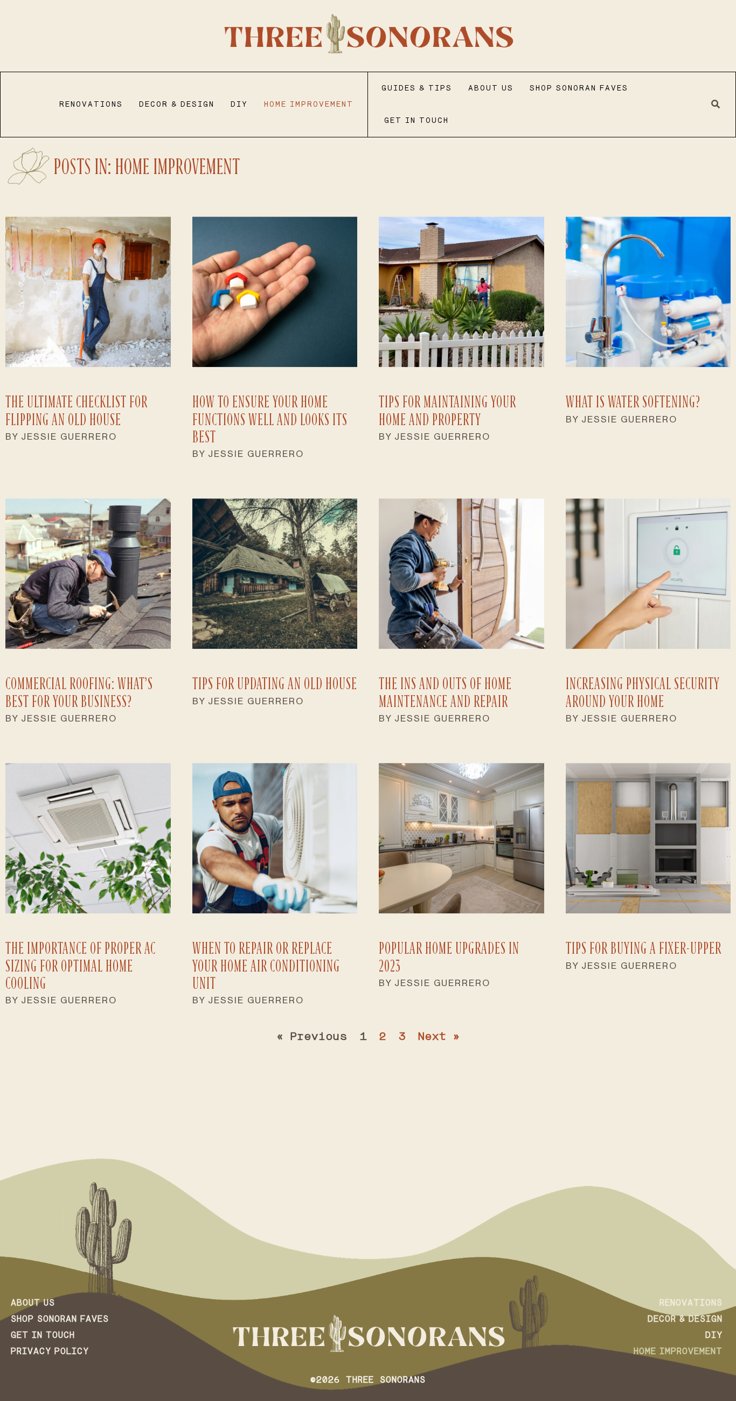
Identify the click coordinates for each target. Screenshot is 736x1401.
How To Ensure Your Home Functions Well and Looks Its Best (270, 419)
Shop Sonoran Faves (579, 88)
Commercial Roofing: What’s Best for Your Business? (79, 692)
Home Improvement (308, 104)
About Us (490, 88)
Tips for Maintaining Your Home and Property (447, 410)
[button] (716, 105)
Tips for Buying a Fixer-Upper (643, 948)
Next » (439, 1037)
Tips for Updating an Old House (274, 683)
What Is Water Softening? (633, 402)
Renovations (91, 104)
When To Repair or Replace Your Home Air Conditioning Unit (266, 965)
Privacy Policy (50, 1352)
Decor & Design (176, 104)
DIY (239, 104)
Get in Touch (416, 120)
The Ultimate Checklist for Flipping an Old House (76, 410)
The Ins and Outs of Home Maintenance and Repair (445, 692)
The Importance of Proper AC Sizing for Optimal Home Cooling (80, 965)
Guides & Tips (416, 88)
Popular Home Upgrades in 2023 (449, 956)
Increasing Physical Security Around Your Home (643, 692)
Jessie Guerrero (69, 436)
